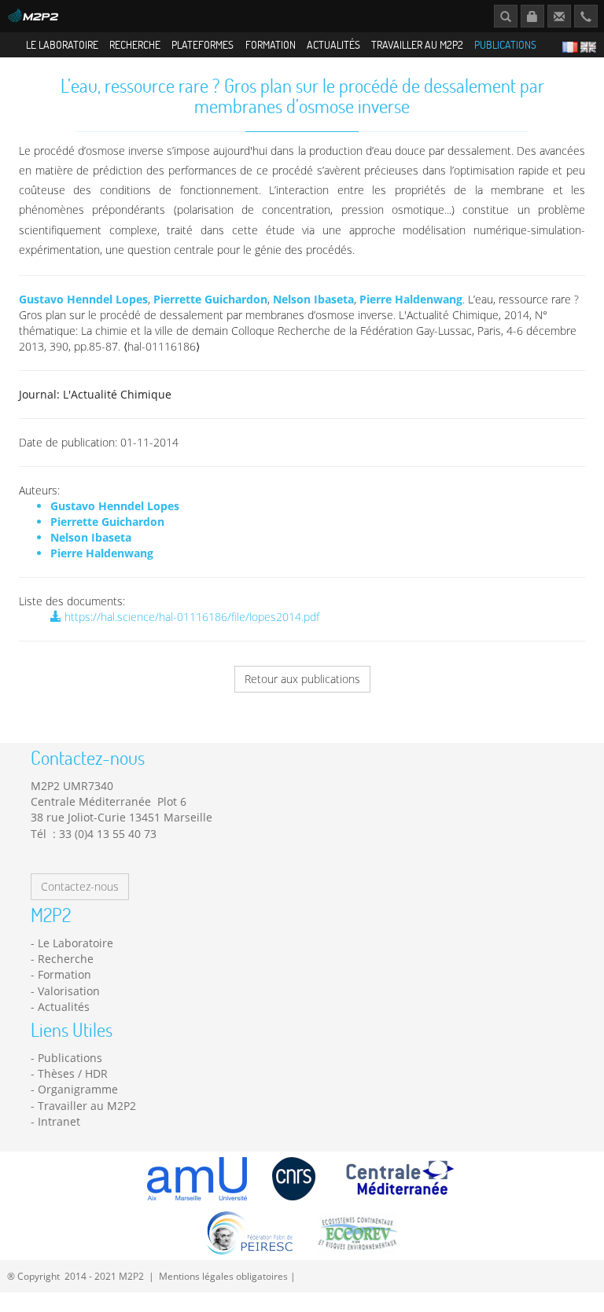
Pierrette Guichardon (210, 299)
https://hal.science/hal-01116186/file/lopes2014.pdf (190, 616)
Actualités (333, 44)
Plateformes (202, 44)
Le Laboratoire (62, 44)
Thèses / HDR (73, 1073)
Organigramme (78, 1089)
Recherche (134, 44)
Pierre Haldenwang (410, 299)
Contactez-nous (80, 886)
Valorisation (69, 990)
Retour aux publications (302, 678)
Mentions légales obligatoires (223, 1276)
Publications (505, 44)
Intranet (59, 1121)
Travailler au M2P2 (417, 44)
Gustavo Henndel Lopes (83, 299)
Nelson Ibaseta (313, 299)
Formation (270, 44)
